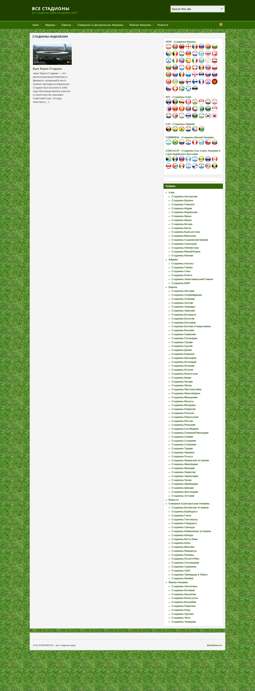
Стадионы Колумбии (184, 602)
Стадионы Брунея (182, 200)
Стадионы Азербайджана (187, 295)
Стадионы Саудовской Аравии (190, 239)
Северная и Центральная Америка (99, 25)
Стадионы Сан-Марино (185, 428)
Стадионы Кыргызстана (186, 232)
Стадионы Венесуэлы (185, 598)
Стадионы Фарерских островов (190, 460)
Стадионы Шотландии (185, 492)
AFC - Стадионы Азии (178, 97)
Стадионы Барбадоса (184, 511)
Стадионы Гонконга (183, 204)
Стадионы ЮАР (181, 283)
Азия (34, 25)
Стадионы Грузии (182, 346)
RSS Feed (221, 25)
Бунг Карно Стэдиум (47, 68)
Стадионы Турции (182, 448)
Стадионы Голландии (184, 338)
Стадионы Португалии (185, 417)
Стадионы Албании (183, 299)
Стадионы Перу (181, 610)
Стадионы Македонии (184, 397)
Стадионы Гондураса (184, 523)
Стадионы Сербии (182, 436)
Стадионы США (181, 570)
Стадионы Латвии (182, 381)
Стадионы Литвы (182, 385)
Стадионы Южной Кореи (186, 251)
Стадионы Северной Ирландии (190, 432)
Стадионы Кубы (181, 543)
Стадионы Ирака (181, 216)
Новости (162, 24)
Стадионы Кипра (181, 377)
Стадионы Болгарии (184, 322)
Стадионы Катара (182, 224)
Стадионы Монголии (184, 236)
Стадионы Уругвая (183, 614)
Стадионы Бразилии (184, 594)
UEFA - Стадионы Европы (181, 41)
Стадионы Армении (183, 310)
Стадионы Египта (182, 275)
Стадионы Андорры (183, 306)
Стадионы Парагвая (183, 606)
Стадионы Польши (183, 413)
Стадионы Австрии (183, 291)
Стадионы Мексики (183, 547)
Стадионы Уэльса (182, 456)
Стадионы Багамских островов (190, 507)
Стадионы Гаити (181, 515)
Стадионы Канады (182, 535)
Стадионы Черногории (185, 476)
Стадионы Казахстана (185, 373)
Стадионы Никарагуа (184, 551)
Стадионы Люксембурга (186, 393)
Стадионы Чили (181, 617)
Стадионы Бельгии (183, 318)
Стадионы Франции (183, 468)
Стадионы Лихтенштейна (186, 389)
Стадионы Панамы (183, 555)
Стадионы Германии (184, 334)
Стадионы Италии (182, 369)
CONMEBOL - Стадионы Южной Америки (190, 137)
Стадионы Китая (181, 228)
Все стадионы (51, 8)
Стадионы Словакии (184, 440)
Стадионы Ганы (181, 271)
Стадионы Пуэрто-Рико (185, 558)
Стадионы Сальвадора (185, 562)
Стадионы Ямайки (182, 578)
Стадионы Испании (183, 365)
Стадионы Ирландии (184, 358)
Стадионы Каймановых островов (191, 531)
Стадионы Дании (182, 350)
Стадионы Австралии (184, 196)
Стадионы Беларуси (184, 314)
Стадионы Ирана (182, 220)
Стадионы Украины (183, 452)
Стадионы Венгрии (183, 330)
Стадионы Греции (182, 342)
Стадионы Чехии (181, 480)
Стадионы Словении (184, 444)
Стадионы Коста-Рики (184, 539)
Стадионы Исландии (184, 362)
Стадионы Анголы (182, 263)
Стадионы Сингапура (184, 243)
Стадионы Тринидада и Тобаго (190, 574)
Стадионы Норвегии (183, 409)
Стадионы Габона (182, 267)
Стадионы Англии (182, 303)
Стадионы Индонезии (184, 212)
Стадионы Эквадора (184, 621)
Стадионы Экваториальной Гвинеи (192, 279)
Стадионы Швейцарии (185, 484)
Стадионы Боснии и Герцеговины (191, 326)
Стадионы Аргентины (184, 586)
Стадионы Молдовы (184, 405)
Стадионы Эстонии (183, 495)
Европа (65, 25)
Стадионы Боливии (183, 590)
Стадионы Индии (182, 208)
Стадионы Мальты (183, 401)
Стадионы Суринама (184, 566)
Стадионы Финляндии (185, 464)
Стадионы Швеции (183, 488)
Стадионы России (182, 421)
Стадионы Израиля (183, 354)
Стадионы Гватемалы (185, 519)
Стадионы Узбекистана (185, 247)
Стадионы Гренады (183, 527)
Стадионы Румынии (183, 424)
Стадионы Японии (182, 255)
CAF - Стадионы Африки (180, 124)
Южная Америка (139, 25)
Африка (49, 25)
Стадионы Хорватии (183, 472)
